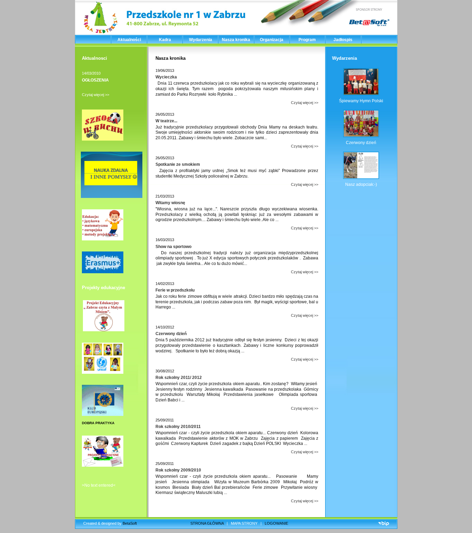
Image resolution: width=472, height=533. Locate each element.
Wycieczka (166, 77)
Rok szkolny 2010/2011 (178, 426)
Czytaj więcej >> (95, 95)
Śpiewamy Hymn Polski (361, 100)
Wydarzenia (200, 39)
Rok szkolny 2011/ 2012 (178, 377)
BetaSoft (130, 523)
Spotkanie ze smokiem (177, 164)
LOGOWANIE (276, 523)
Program (307, 39)
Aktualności (129, 39)
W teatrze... (166, 120)
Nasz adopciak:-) (361, 184)
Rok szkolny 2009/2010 (178, 470)
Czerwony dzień (171, 333)
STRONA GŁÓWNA (207, 523)
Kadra (165, 39)
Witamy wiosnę (170, 202)
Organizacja (271, 39)
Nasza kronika (236, 39)
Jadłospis (342, 39)
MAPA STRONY (244, 523)
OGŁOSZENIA (95, 80)
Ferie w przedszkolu (175, 290)
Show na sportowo (173, 246)
